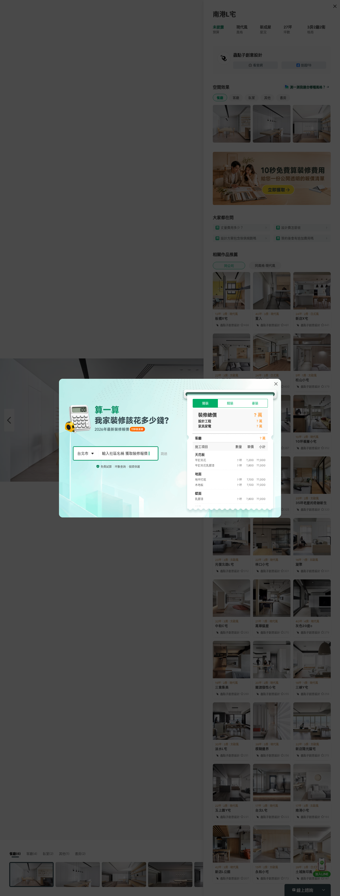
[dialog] (170, 448)
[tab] (205, 403)
